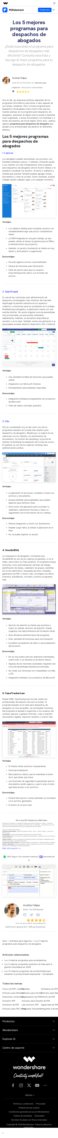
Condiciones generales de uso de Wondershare (29, 1112)
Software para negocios (21, 941)
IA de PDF (45, 1001)
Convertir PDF (8, 1001)
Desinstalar (39, 1116)
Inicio (4, 941)
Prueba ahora (45, 10)
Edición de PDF (48, 997)
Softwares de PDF (49, 989)
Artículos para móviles (32, 993)
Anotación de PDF (10, 1005)
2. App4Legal (10, 291)
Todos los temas (12, 983)
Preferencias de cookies (29, 1108)
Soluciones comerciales (13, 997)
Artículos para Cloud (31, 1001)
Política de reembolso (23, 1116)
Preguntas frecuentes (32, 1009)
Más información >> (11, 848)
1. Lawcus (7, 153)
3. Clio (5, 421)
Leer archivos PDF (30, 1005)
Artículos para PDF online (14, 1009)
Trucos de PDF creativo (13, 989)
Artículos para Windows (13, 993)
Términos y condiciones (23, 1104)
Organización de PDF (31, 997)
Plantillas (26, 989)
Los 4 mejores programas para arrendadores (25, 960)
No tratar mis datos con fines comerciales (29, 1120)
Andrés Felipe (19, 78)
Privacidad (40, 1104)
